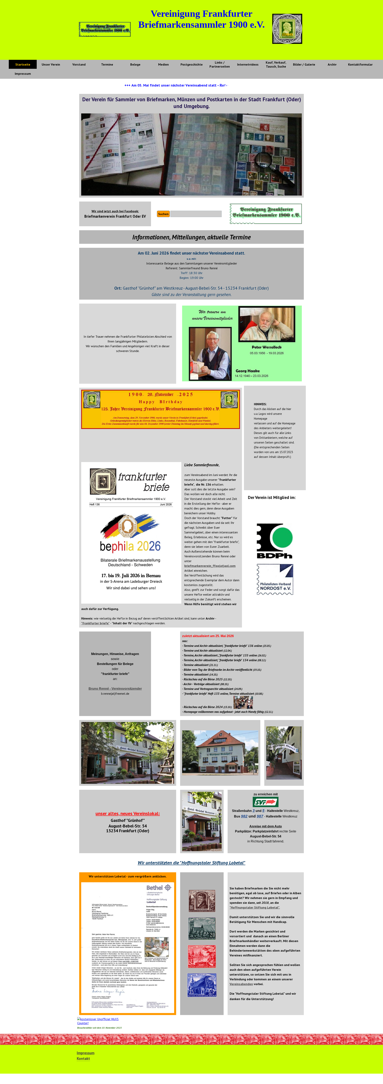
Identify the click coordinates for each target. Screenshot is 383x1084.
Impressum (23, 74)
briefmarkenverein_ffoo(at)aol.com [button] (210, 566)
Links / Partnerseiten (219, 64)
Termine (107, 64)
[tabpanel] (115, 214)
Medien (163, 64)
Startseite (22, 64)
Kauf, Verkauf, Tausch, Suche (276, 64)
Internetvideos (248, 64)
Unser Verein (51, 64)
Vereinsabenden (241, 984)
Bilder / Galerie (304, 64)
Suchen (163, 214)
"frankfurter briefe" (95, 623)
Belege (135, 64)
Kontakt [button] (83, 1058)
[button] (115, 688)
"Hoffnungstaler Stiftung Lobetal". (255, 907)
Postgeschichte (192, 64)
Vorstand (79, 64)
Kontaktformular (360, 64)
